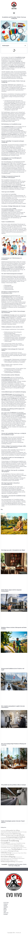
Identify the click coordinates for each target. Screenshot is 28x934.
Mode (5, 908)
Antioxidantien (14, 831)
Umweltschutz (5, 860)
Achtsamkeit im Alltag (13, 830)
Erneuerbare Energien (5, 838)
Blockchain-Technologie (22, 831)
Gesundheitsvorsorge (20, 843)
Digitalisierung (16, 833)
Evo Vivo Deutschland (7, 919)
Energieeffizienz (18, 835)
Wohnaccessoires (14, 860)
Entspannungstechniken (15, 837)
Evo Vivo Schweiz (6, 929)
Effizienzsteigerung (7, 835)
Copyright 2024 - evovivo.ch (14, 932)
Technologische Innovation (6, 858)
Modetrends (19, 847)
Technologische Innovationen (18, 858)
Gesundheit (5, 843)
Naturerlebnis (24, 849)
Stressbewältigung (8, 857)
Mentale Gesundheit (11, 847)
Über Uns (6, 912)
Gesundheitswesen (4, 844)
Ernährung (13, 838)
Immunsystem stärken (12, 844)
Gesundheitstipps (13, 843)
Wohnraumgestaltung (8, 861)
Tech (5, 911)
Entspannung (3, 837)
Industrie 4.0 (19, 844)
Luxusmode (3, 847)
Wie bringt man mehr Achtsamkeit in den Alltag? (13, 550)
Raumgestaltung (13, 851)
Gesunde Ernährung (10, 840)
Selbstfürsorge (6, 853)
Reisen (5, 909)
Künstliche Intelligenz (19, 846)
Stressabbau (10, 854)
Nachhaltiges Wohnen (7, 849)
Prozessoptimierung (4, 851)
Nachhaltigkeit (16, 849)
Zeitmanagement (19, 861)
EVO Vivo (6, 902)
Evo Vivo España (6, 922)
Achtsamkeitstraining (6, 831)
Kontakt (6, 914)
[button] (14, 13)
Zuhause (6, 904)
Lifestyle (6, 907)
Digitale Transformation (6, 833)
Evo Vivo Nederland (7, 925)
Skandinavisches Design (16, 853)
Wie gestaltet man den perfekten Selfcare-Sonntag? (13, 784)
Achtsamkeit (3, 830)
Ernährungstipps (18, 838)
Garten (5, 905)
